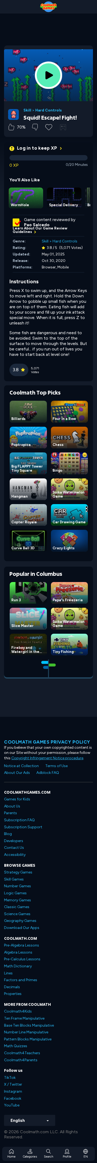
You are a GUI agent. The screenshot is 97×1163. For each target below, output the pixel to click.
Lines (8, 973)
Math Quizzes (15, 1046)
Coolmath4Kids (18, 1011)
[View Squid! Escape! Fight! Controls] (63, 127)
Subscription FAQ (19, 820)
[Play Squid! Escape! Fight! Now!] (48, 75)
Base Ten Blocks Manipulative (29, 1025)
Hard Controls (48, 110)
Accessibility (15, 854)
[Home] (48, 6)
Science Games (17, 914)
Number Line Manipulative (26, 1032)
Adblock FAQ (47, 772)
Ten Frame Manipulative (24, 1018)
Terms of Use (56, 766)
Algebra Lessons (18, 952)
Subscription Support (23, 827)
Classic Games (16, 907)
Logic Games (15, 893)
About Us (12, 806)
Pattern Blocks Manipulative (27, 1039)
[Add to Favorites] (48, 127)
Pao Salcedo (37, 224)
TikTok (10, 1077)
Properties (13, 993)
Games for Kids (17, 799)
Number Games (17, 886)
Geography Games (20, 920)
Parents (10, 813)
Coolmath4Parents (20, 1060)
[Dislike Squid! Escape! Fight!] (35, 127)
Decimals (12, 987)
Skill (27, 110)
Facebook (12, 1098)
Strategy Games (18, 872)
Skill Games (14, 879)
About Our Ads (17, 772)
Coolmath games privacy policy (47, 742)
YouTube (11, 1105)
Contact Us (14, 847)
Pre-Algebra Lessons (21, 945)
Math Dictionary (18, 966)
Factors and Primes (20, 980)
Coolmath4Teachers (22, 1053)
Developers (13, 841)
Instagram (13, 1091)
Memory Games (17, 900)
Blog (8, 834)
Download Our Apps (21, 927)
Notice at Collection (21, 766)
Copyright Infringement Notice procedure (47, 758)
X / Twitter (13, 1084)
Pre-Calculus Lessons (22, 959)
